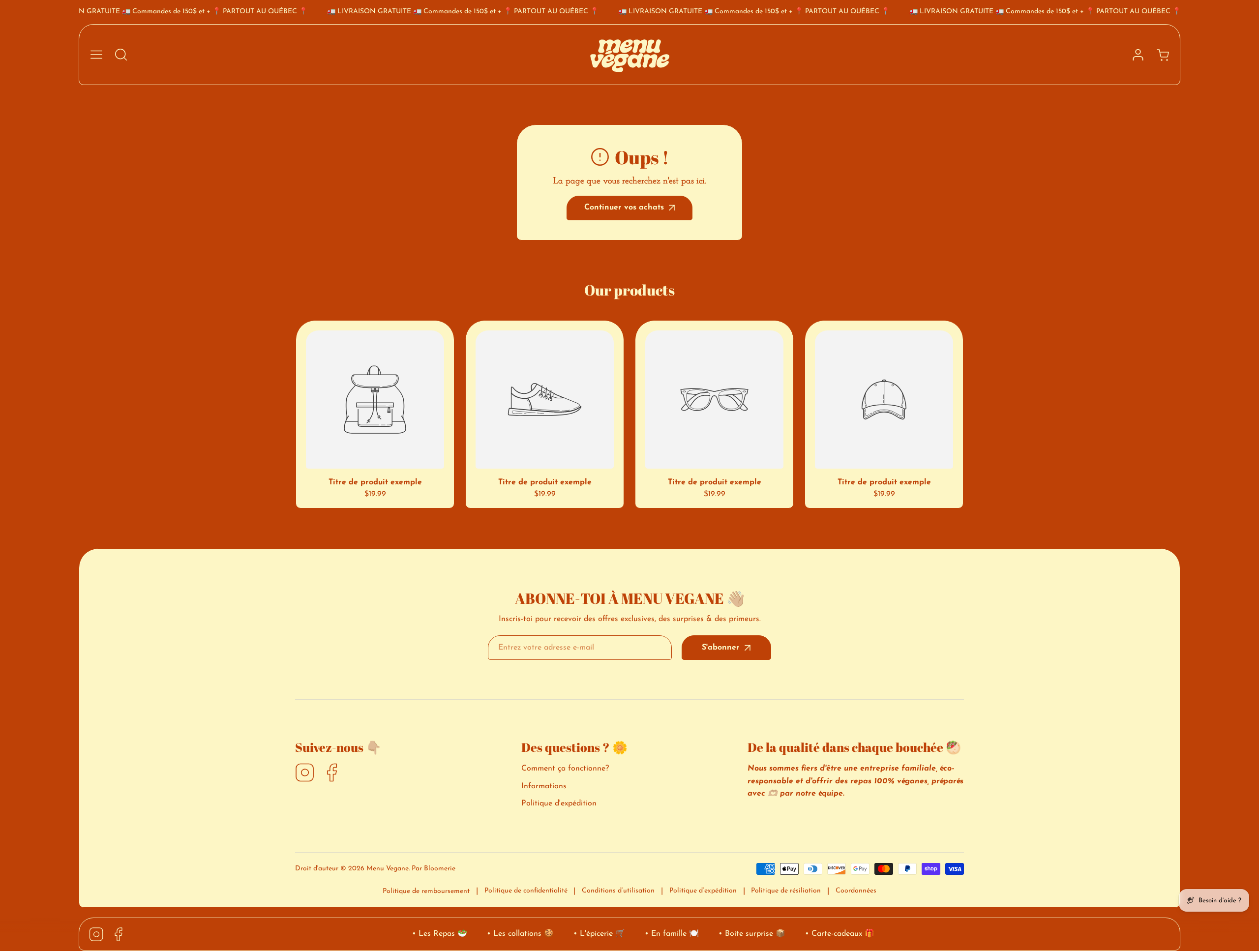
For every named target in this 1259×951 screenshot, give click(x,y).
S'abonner (721, 648)
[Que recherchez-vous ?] (121, 54)
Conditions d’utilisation (618, 890)
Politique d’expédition (703, 890)
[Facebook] (332, 773)
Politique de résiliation (786, 890)
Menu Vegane (387, 868)
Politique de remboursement (426, 891)
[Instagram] (305, 773)
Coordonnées (856, 890)
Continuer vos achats (624, 207)
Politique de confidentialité (526, 890)
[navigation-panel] (96, 54)
